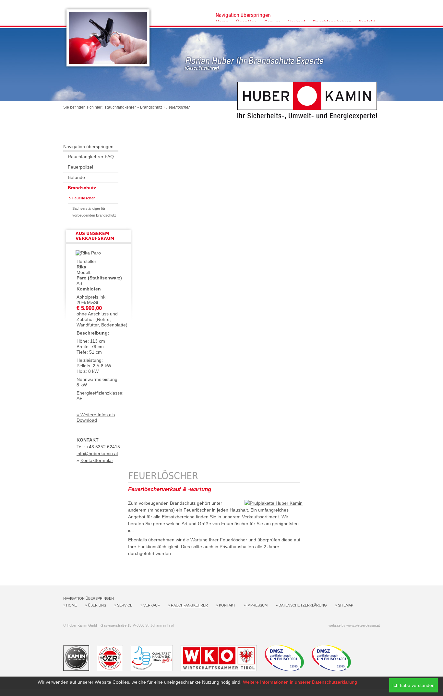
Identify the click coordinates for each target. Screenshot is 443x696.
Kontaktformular (96, 460)
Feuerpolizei (80, 167)
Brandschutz (151, 107)
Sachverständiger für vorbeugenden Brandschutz (94, 211)
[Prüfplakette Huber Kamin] (274, 503)
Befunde (76, 177)
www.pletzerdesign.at (363, 625)
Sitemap (345, 605)
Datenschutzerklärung (303, 605)
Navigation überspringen (243, 15)
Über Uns (97, 605)
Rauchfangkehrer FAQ (91, 156)
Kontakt (227, 605)
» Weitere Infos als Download (96, 417)
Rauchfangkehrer (120, 107)
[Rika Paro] (88, 252)
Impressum (257, 605)
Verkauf (151, 605)
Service (124, 605)
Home (71, 605)
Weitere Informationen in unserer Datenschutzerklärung (300, 682)
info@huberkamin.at (97, 453)
